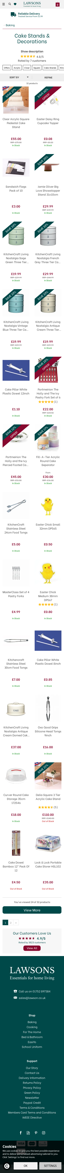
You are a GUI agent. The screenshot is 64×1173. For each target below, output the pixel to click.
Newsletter (32, 1097)
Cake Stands (50, 67)
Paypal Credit (32, 1102)
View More (32, 909)
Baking (32, 1022)
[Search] (9, 4)
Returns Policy (32, 1082)
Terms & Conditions (32, 1107)
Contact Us (32, 1073)
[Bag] (58, 4)
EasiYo (32, 1042)
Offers (7, 67)
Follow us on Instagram (43, 1133)
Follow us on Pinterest (36, 1133)
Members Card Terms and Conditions (32, 1112)
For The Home (32, 1032)
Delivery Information (32, 1078)
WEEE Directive (32, 1117)
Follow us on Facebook (20, 1133)
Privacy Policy (32, 1087)
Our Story (32, 1068)
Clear (27, 67)
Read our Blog (28, 1133)
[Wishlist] (16, 4)
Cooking (32, 1027)
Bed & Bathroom (32, 1037)
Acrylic (17, 67)
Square (36, 67)
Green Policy (32, 1092)
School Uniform (32, 1047)
